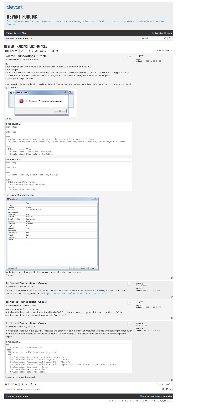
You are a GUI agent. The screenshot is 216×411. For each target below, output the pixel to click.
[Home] (15, 7)
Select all (16, 124)
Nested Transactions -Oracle (25, 46)
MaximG (140, 283)
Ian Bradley (123, 401)
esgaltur (140, 56)
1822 (143, 288)
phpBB (142, 401)
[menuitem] (22, 33)
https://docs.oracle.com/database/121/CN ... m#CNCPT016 (75, 293)
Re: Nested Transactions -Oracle (26, 283)
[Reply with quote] (129, 56)
